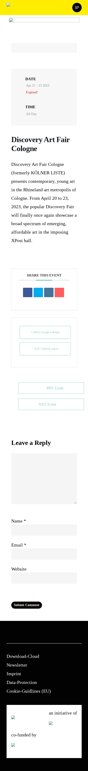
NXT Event (47, 404)
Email (18, 544)
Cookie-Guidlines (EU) (29, 691)
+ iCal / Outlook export (45, 348)
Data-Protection (22, 682)
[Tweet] (38, 292)
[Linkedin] (49, 292)
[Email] (59, 292)
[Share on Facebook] (27, 292)
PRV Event (54, 388)
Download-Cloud (23, 656)
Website (19, 568)
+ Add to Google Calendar (45, 332)
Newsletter (17, 664)
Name (18, 520)
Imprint (14, 673)
